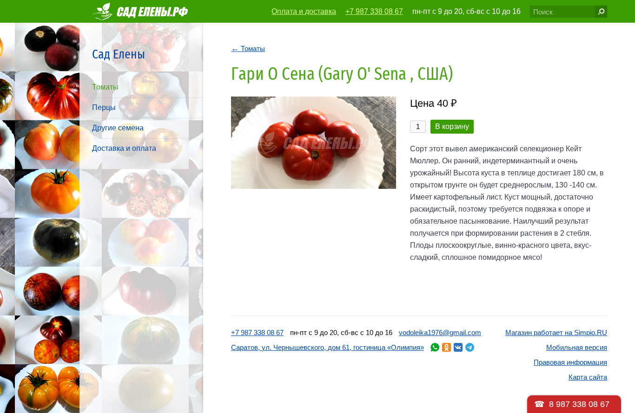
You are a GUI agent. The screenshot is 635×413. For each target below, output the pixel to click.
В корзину (452, 126)
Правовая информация (570, 362)
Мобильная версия (576, 347)
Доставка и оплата (124, 148)
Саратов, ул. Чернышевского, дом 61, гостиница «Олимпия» (327, 347)
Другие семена (118, 128)
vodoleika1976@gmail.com (440, 332)
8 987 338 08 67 (579, 404)
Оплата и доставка (303, 11)
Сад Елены (118, 54)
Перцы (104, 107)
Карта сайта (588, 377)
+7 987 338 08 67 (374, 11)
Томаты (105, 87)
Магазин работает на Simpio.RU (556, 332)
